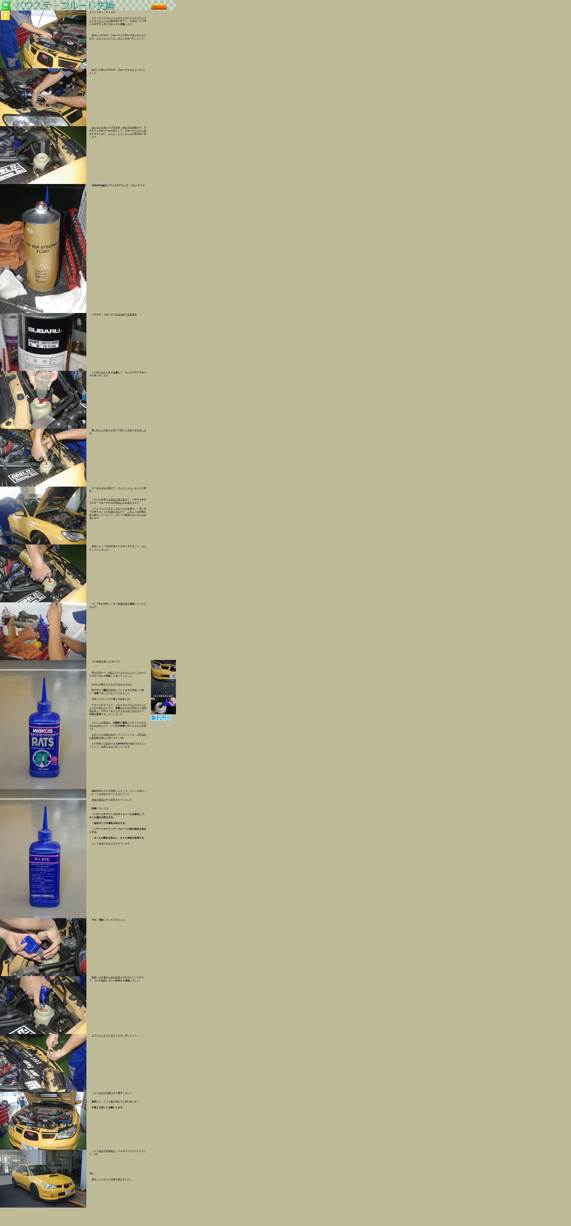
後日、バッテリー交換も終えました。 (112, 1179)
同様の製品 (97, 800)
